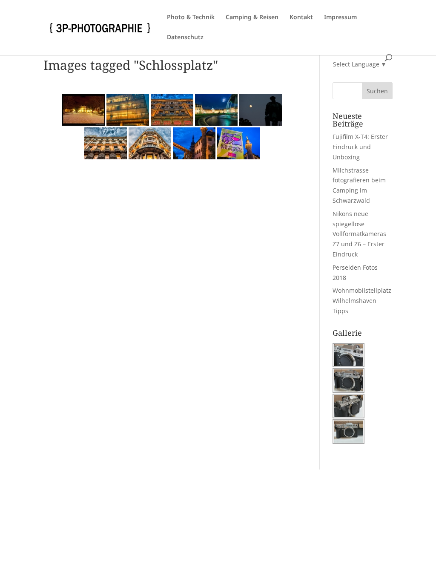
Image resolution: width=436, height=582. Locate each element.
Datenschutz (185, 37)
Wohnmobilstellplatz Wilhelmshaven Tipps (362, 300)
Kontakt (301, 17)
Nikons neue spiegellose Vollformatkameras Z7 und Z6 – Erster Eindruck (359, 234)
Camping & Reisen (252, 17)
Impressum (340, 17)
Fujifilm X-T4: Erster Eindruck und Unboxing (360, 147)
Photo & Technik (191, 17)
